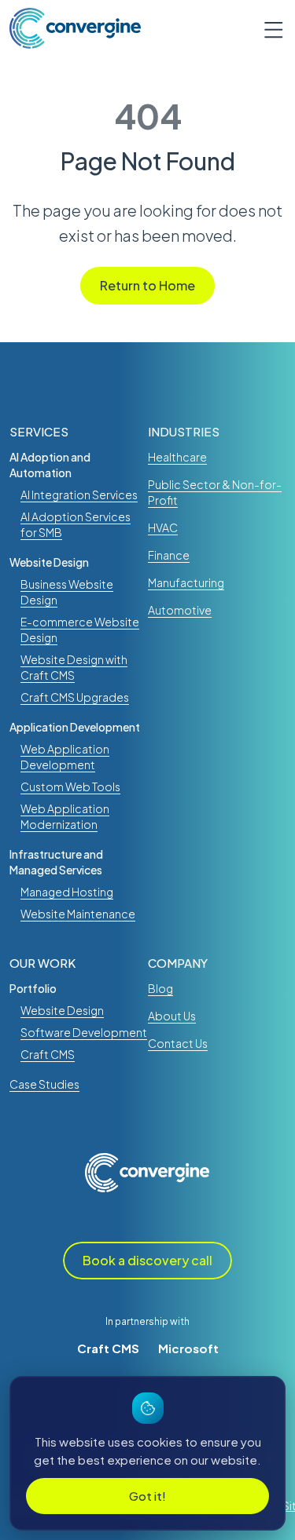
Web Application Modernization (64, 816)
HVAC (163, 527)
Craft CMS (108, 1348)
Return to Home (147, 285)
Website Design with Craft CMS (73, 667)
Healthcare (177, 457)
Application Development (74, 727)
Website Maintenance (77, 914)
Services (38, 431)
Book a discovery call (147, 1260)
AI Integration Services (79, 494)
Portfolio (33, 988)
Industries (183, 431)
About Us (172, 1016)
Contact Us (178, 1043)
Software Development (83, 1032)
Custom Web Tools (70, 786)
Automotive (180, 610)
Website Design (49, 562)
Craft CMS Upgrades (74, 697)
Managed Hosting (66, 892)
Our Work (42, 962)
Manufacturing (186, 582)
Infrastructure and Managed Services (56, 862)
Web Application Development (64, 757)
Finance (169, 555)
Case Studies (44, 1084)
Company (178, 962)
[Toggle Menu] (267, 27)
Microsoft (188, 1348)
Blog (160, 988)
